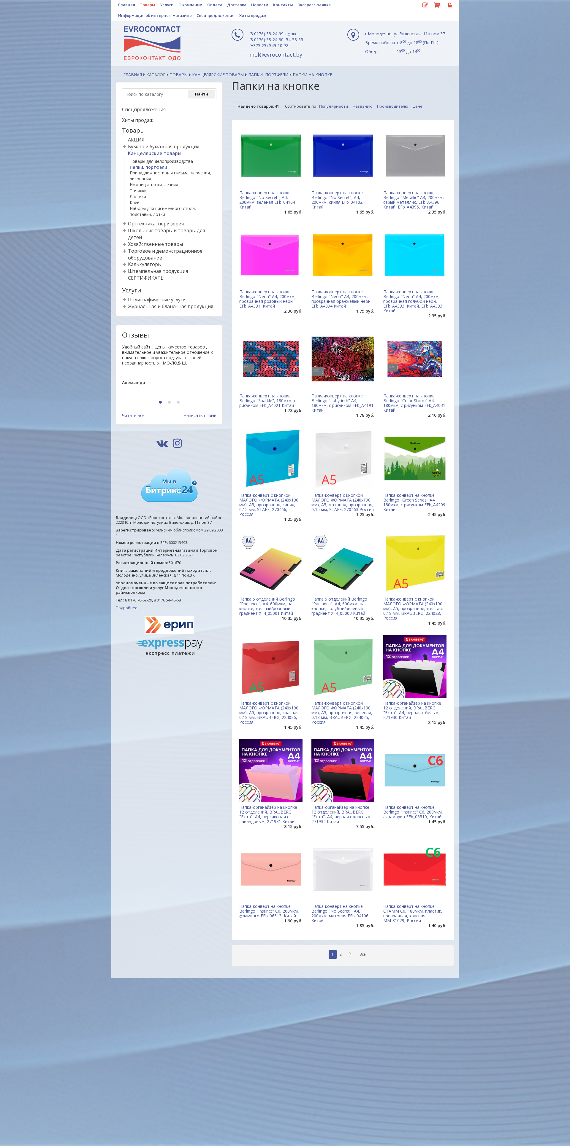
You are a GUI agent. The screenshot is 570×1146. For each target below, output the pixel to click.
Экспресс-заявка (314, 4)
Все (363, 954)
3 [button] (179, 403)
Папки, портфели (268, 74)
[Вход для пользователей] (449, 5)
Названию (363, 106)
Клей (135, 202)
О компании (190, 4)
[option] (169, 369)
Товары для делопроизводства (161, 161)
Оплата (214, 4)
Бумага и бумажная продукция (163, 146)
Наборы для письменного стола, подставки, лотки (163, 211)
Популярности (333, 106)
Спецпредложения (216, 15)
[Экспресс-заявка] (425, 5)
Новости (259, 4)
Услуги (167, 4)
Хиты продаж (252, 15)
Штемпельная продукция (158, 271)
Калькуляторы (145, 264)
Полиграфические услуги (157, 299)
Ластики (138, 196)
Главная (126, 4)
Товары (147, 4)
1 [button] (161, 403)
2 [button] (170, 403)
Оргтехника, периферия (156, 223)
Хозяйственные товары (155, 244)
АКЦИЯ (136, 139)
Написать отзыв (199, 415)
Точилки (138, 190)
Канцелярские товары (218, 74)
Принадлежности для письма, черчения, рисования (170, 176)
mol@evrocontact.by (275, 54)
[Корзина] (437, 4)
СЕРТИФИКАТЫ (146, 278)
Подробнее (126, 607)
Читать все (133, 415)
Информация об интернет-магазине (155, 15)
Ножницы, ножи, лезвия (154, 184)
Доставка (236, 4)
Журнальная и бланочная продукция (170, 306)
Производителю (392, 106)
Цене (417, 106)
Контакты (283, 4)
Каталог (155, 74)
